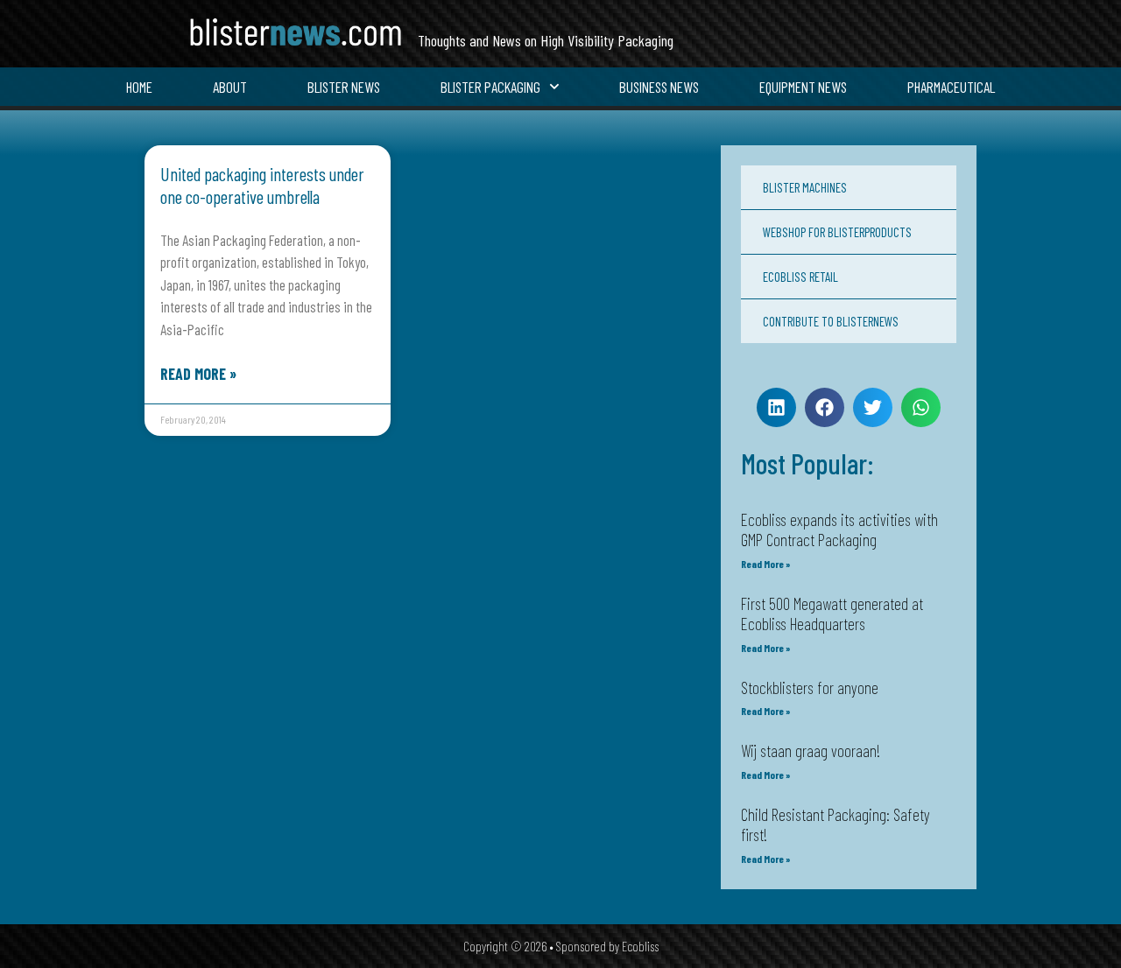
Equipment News (803, 86)
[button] (776, 407)
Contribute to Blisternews (831, 321)
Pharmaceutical (951, 86)
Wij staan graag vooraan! (810, 750)
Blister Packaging (490, 86)
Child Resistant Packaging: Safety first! (835, 824)
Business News (659, 86)
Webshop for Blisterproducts (837, 232)
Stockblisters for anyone (809, 687)
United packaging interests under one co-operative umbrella (262, 185)
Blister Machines (805, 187)
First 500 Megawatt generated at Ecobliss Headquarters (832, 613)
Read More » (198, 373)
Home (139, 86)
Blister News (343, 86)
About (230, 86)
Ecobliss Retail (800, 276)
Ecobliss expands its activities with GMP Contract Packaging (839, 529)
